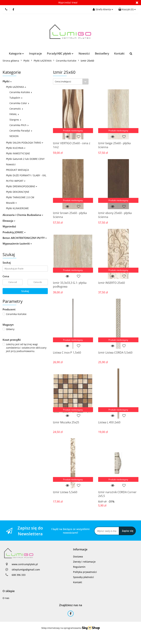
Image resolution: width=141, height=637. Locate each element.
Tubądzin (15, 97)
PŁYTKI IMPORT (15, 180)
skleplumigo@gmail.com (26, 569)
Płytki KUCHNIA (15, 148)
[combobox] (71, 82)
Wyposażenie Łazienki (17, 243)
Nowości (84, 53)
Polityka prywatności (85, 572)
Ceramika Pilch (18, 125)
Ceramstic (15, 108)
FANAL (13, 114)
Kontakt (119, 53)
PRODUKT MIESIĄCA (17, 169)
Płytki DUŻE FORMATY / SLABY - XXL (26, 175)
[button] (127, 9)
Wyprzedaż (9, 226)
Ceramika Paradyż (20, 130)
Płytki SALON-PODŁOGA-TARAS (24, 142)
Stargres (14, 119)
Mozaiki (10, 202)
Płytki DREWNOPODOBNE (21, 186)
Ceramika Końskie (20, 92)
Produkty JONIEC (13, 232)
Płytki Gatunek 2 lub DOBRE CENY (25, 158)
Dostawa (78, 556)
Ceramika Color (18, 103)
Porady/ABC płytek (59, 53)
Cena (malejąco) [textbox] (63, 81)
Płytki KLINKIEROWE (17, 208)
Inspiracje (35, 53)
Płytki (6, 81)
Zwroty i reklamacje (84, 561)
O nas (6, 598)
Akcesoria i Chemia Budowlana (22, 215)
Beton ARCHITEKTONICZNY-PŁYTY (24, 238)
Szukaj (25, 291)
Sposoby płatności (83, 577)
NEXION (14, 136)
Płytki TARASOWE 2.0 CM (20, 197)
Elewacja (8, 220)
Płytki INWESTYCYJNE (18, 153)
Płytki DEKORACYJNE (17, 191)
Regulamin (79, 566)
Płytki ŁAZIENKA (15, 86)
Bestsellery (102, 53)
